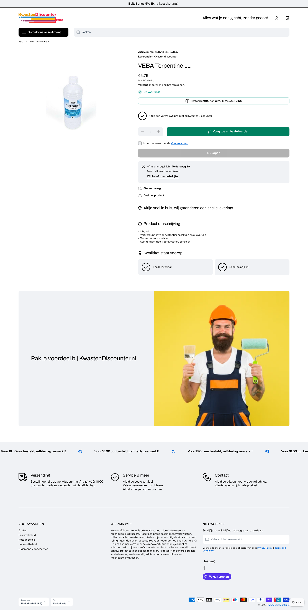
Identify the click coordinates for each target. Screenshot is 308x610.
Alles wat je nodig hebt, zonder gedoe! (235, 18)
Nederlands (59, 603)
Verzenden (145, 84)
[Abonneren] (285, 539)
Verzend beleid (28, 544)
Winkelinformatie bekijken (163, 176)
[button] (287, 18)
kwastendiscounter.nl (278, 605)
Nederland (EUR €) (31, 603)
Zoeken (23, 530)
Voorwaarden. (179, 143)
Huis (21, 41)
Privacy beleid (27, 535)
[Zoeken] (77, 32)
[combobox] (181, 32)
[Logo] (41, 18)
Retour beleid (27, 539)
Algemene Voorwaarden (33, 549)
